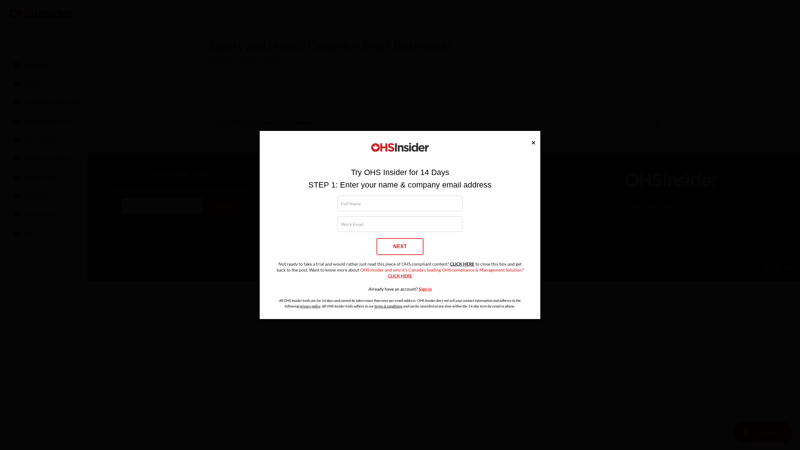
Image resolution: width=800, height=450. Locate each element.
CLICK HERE (462, 264)
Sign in (425, 289)
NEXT (400, 246)
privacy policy (310, 306)
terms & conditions (388, 306)
